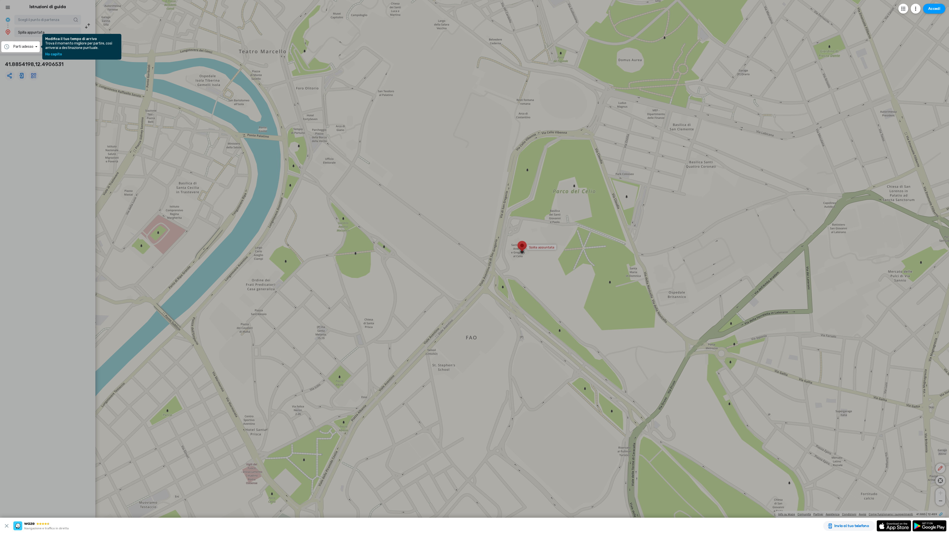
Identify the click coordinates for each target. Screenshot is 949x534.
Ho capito (53, 54)
